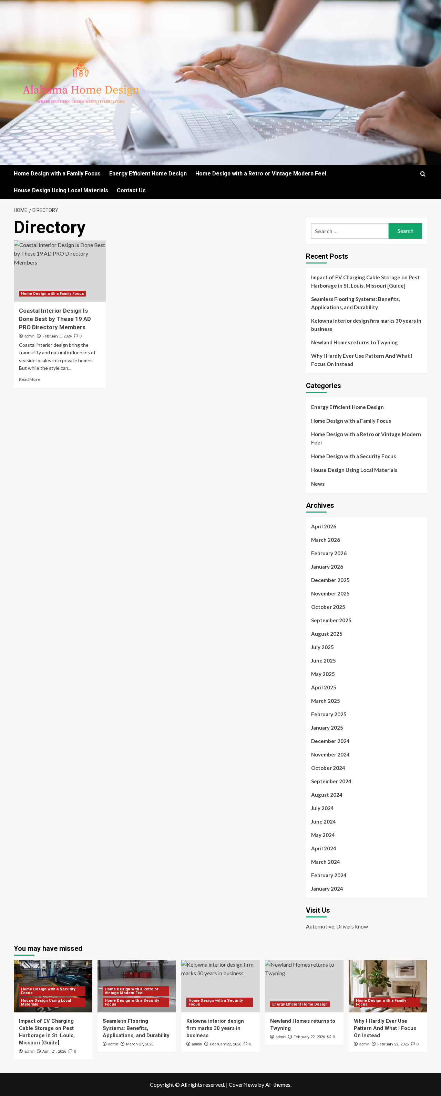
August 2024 (326, 795)
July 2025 (322, 647)
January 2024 (327, 888)
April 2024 (323, 848)
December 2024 (330, 741)
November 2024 (330, 754)
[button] (423, 174)
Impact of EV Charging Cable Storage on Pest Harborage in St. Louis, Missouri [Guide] (365, 281)
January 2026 (327, 566)
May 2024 (323, 835)
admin (29, 336)
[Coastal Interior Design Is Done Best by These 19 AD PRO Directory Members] (60, 271)
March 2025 (325, 701)
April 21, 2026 (54, 1051)
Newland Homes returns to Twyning (354, 342)
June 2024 (323, 821)
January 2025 (327, 727)
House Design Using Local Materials (61, 190)
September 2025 (331, 620)
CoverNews (243, 1084)
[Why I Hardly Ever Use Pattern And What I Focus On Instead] (388, 986)
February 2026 (329, 553)
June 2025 (323, 660)
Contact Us (131, 190)
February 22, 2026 (225, 1044)
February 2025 (329, 714)
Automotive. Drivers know (337, 926)
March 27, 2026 (139, 1044)
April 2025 (323, 687)
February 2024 (329, 875)
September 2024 (331, 781)
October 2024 (328, 768)
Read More (29, 379)
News (318, 484)
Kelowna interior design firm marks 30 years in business (366, 325)
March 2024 (325, 862)
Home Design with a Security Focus (353, 456)
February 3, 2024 (57, 336)
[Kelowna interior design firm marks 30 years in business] (220, 986)
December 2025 (330, 580)
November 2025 (330, 593)
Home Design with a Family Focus (57, 173)
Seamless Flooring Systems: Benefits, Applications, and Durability (355, 303)
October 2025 (328, 607)
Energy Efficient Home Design (148, 173)
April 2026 (323, 526)
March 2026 (325, 540)
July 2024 (322, 808)
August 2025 (326, 634)
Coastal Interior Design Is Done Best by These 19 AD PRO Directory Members (55, 319)
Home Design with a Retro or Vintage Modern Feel (260, 173)
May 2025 (323, 674)
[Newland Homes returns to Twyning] (304, 986)
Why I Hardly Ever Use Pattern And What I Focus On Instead (361, 360)
